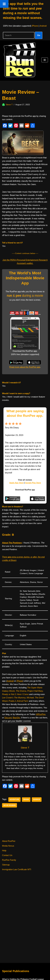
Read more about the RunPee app (24, 367)
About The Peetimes (12, 543)
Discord (8, 717)
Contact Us (7, 855)
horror (36, 799)
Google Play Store (33, 483)
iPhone (35, 26)
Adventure (14, 799)
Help (4, 850)
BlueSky (16, 717)
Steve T (9, 105)
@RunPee (40, 714)
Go (38, 35)
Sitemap (6, 864)
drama (26, 799)
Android (43, 26)
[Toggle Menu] (4, 4)
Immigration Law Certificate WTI (16, 869)
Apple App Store (16, 483)
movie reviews (9, 805)
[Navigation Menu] (44, 60)
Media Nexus (8, 846)
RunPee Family (9, 860)
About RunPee (8, 841)
